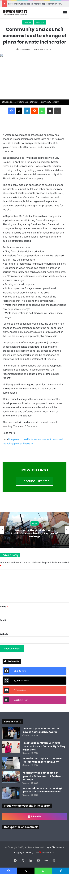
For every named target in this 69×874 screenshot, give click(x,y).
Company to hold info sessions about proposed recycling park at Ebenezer (33, 441)
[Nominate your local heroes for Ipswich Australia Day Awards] (11, 733)
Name (4, 606)
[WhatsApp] (42, 111)
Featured (39, 22)
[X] (19, 111)
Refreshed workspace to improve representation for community (42, 760)
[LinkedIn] (27, 111)
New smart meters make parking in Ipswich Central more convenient (42, 790)
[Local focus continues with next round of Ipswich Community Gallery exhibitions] (11, 747)
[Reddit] (34, 111)
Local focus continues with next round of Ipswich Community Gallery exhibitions (43, 746)
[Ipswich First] (15, 12)
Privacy (29, 852)
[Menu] (65, 13)
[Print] (57, 111)
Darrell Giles (24, 49)
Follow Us (35, 816)
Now (34, 523)
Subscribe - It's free (34, 481)
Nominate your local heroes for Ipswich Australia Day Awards (40, 730)
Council (27, 22)
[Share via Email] (50, 111)
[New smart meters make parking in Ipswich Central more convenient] (11, 793)
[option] (34, 530)
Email (3, 620)
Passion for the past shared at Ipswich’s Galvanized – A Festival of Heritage (34, 533)
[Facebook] (11, 111)
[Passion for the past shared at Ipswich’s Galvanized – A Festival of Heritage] (11, 777)
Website (4, 634)
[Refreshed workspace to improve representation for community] (11, 763)
